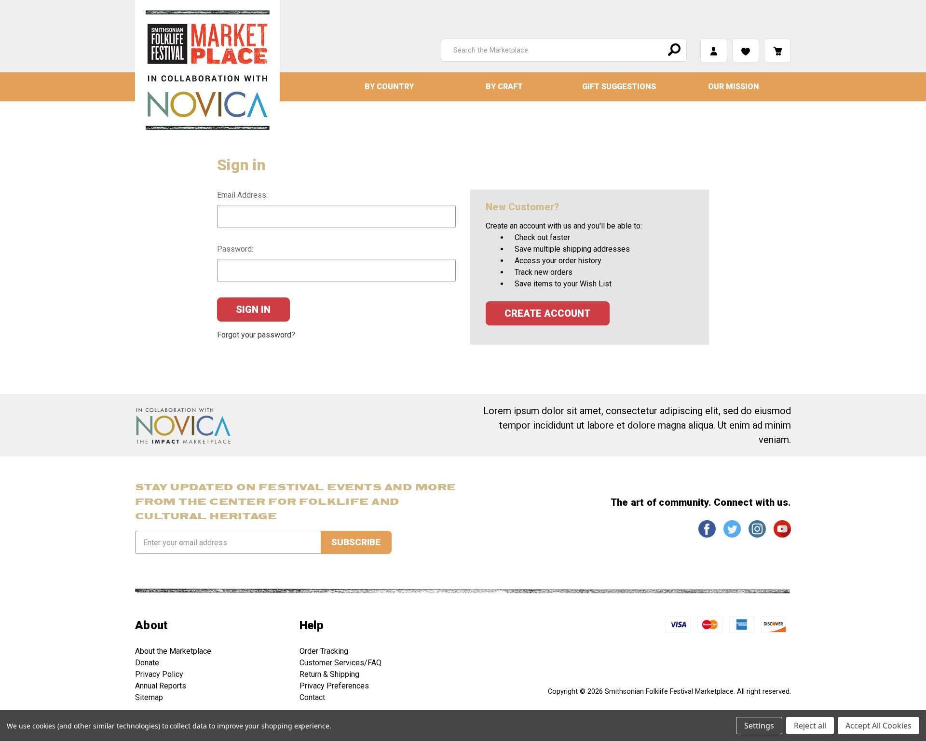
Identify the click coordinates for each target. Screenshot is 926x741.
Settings (759, 725)
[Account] (713, 50)
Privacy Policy (159, 674)
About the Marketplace (173, 651)
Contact (312, 697)
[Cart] (777, 50)
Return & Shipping (329, 674)
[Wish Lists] (745, 50)
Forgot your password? (256, 334)
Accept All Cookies (878, 725)
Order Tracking (324, 651)
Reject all (810, 725)
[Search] (673, 50)
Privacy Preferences (334, 685)
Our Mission (733, 86)
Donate (147, 662)
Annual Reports (160, 685)
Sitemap (149, 697)
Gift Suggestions (619, 86)
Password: (235, 249)
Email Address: (242, 195)
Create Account (547, 313)
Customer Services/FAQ (340, 662)
